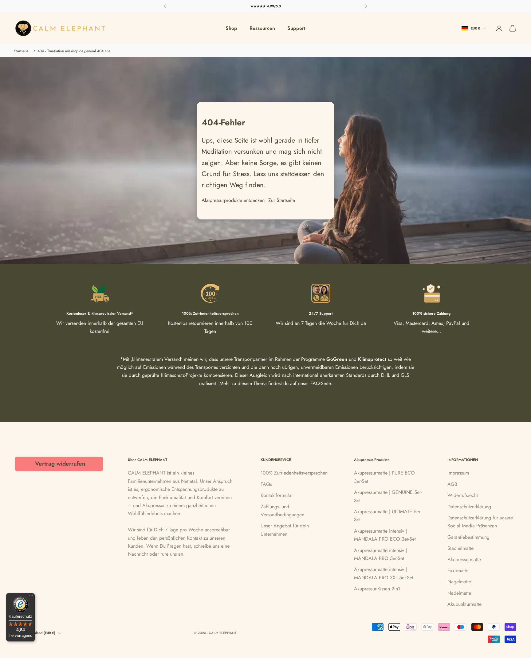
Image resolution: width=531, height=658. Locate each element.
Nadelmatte (459, 593)
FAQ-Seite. (321, 383)
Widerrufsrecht (462, 495)
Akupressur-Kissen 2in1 (377, 588)
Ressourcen (262, 28)
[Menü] (31, 597)
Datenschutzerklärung (469, 506)
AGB (452, 484)
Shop (231, 28)
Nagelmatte (459, 581)
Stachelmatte (460, 548)
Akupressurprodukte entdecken (233, 200)
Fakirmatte (457, 570)
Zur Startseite (281, 200)
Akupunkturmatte (464, 604)
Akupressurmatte (464, 559)
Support (296, 28)
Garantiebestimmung (468, 537)
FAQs (266, 484)
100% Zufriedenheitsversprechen (294, 472)
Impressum (458, 472)
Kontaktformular (277, 495)
